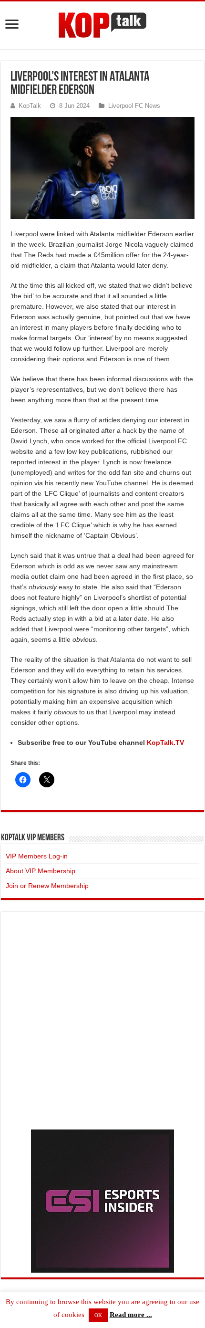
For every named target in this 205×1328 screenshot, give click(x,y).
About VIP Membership (40, 871)
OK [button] (98, 1315)
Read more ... (131, 1314)
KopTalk (30, 105)
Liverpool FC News (134, 105)
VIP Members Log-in (37, 856)
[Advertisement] (102, 1019)
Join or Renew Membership (47, 885)
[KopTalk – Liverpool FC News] (102, 23)
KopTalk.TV (165, 742)
